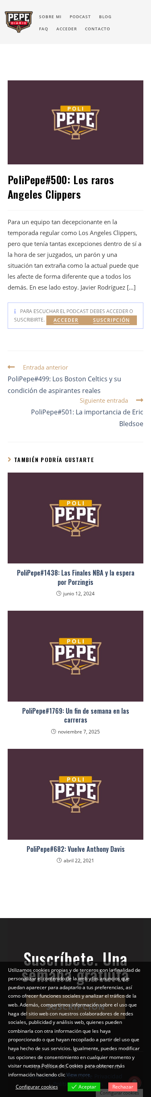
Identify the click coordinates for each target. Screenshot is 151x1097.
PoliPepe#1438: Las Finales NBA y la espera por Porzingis (75, 577)
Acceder (66, 320)
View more (78, 1074)
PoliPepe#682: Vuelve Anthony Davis (76, 849)
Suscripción (111, 320)
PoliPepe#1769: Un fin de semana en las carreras (75, 715)
